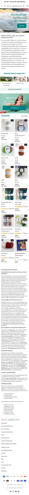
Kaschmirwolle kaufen (9, 408)
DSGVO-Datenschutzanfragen (9, 444)
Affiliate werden (5, 447)
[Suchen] (5, 6)
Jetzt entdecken (14, 108)
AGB (2, 435)
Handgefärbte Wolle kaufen (10, 397)
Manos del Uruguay (7, 340)
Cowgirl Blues (23, 342)
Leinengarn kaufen (8, 412)
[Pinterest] (18, 491)
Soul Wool (12, 484)
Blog (2, 459)
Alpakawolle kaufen (8, 406)
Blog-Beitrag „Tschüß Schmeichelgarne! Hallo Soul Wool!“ (12, 324)
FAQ (2, 462)
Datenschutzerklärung (7, 426)
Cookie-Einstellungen (6, 441)
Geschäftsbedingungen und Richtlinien (14, 488)
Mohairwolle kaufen (8, 409)
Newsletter (4, 471)
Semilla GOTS (11, 362)
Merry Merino (17, 361)
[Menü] (2, 6)
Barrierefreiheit (5, 429)
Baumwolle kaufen (8, 411)
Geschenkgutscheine (6, 450)
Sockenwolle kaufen (9, 394)
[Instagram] (13, 491)
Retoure (3, 468)
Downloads (4, 456)
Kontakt (3, 453)
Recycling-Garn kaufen (9, 414)
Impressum (4, 423)
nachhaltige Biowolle (12, 348)
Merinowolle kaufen (8, 405)
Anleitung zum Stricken (10, 378)
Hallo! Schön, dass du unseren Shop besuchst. (13, 36)
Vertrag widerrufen (6, 465)
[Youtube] (16, 491)
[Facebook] (10, 491)
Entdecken (22, 25)
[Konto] (23, 6)
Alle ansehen (24, 116)
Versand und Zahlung (6, 432)
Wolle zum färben (8, 398)
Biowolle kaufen (8, 395)
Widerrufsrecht (5, 438)
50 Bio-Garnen (12, 330)
